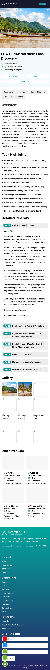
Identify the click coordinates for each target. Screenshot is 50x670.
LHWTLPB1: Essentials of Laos (12, 474)
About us (5, 561)
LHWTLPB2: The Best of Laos (11, 507)
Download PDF (37, 76)
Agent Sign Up (7, 565)
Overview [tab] (9, 105)
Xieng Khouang (7, 600)
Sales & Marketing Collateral (12, 625)
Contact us (6, 572)
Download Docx (12, 76)
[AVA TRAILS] (9, 4)
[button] (42, 4)
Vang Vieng (6, 604)
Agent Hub (6, 621)
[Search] (47, 4)
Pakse (4, 612)
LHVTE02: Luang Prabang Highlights (36, 507)
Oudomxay (6, 597)
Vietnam (5, 582)
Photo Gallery (7, 628)
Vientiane (5, 589)
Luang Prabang (7, 593)
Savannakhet (7, 608)
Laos (3, 586)
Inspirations (6, 569)
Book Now (25, 81)
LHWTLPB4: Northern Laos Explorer (34, 474)
